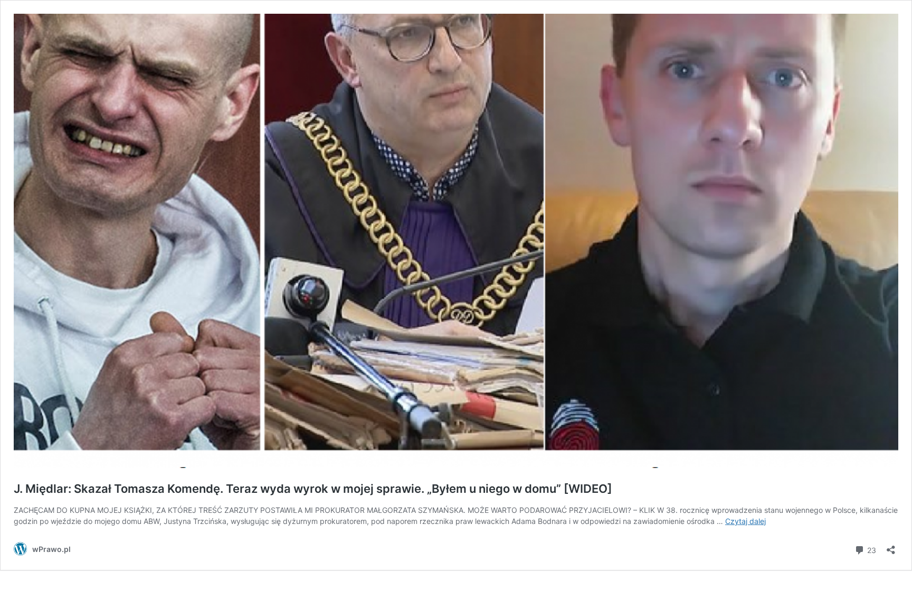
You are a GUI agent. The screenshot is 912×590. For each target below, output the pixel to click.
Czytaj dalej (745, 521)
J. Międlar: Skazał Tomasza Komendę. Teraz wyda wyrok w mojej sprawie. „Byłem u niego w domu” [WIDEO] (313, 488)
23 (870, 549)
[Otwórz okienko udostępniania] (891, 546)
